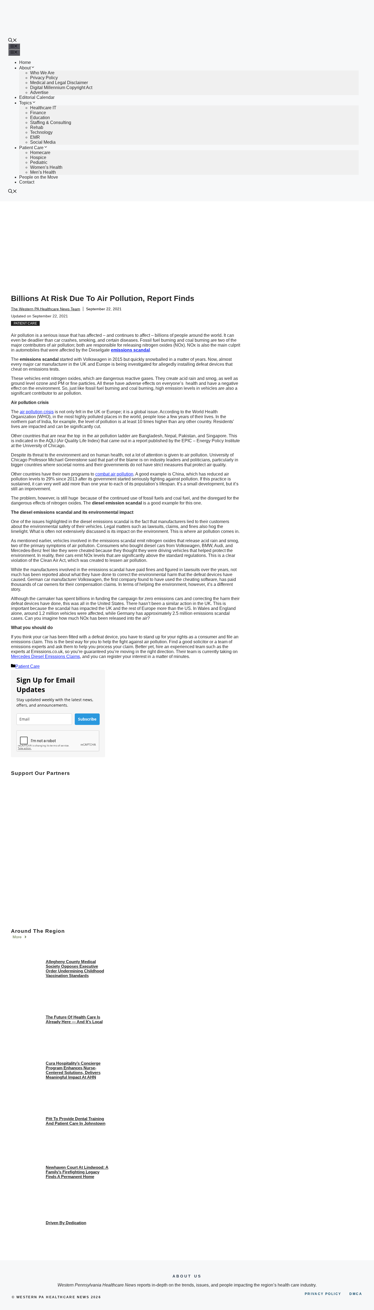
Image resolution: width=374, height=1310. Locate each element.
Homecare (40, 152)
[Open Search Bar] (12, 41)
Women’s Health (46, 167)
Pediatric (38, 162)
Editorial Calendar (36, 97)
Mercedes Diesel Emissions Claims (45, 656)
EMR (35, 137)
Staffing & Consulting (50, 122)
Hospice (38, 157)
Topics (25, 103)
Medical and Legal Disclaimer (59, 82)
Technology (41, 132)
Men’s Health (43, 172)
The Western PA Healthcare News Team (45, 309)
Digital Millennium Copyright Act (61, 87)
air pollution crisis (37, 411)
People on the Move (38, 177)
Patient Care (31, 147)
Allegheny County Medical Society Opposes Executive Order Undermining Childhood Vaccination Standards (75, 968)
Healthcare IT (43, 107)
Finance (38, 112)
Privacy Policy (44, 77)
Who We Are (42, 72)
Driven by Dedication (66, 1222)
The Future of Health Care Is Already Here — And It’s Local (74, 1019)
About (25, 68)
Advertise (39, 92)
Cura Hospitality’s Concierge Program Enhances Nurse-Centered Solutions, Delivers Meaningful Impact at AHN (73, 1070)
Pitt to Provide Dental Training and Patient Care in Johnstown (75, 1121)
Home (25, 62)
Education (40, 117)
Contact (26, 182)
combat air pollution (114, 474)
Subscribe (87, 719)
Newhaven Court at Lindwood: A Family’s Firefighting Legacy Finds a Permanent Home (77, 1172)
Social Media (43, 142)
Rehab (36, 127)
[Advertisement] (187, 242)
